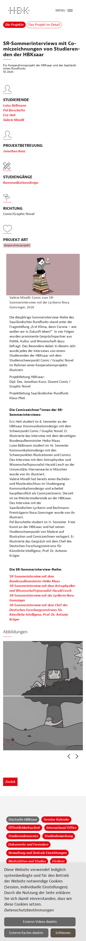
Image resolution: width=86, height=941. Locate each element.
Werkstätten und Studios (27, 861)
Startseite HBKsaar (22, 819)
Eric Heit (9, 115)
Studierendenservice (23, 836)
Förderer (58, 861)
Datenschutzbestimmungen (29, 910)
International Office (61, 828)
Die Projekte (14, 25)
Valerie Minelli (13, 120)
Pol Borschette (14, 110)
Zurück (10, 782)
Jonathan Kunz (14, 151)
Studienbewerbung (58, 836)
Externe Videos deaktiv (40, 922)
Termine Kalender (56, 819)
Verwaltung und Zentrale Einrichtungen (37, 853)
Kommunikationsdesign (20, 183)
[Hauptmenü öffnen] (70, 10)
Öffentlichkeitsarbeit (24, 828)
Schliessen (63, 933)
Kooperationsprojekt (17, 245)
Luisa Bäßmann (14, 105)
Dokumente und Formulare (28, 844)
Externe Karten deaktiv (26, 933)
